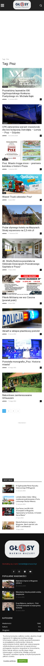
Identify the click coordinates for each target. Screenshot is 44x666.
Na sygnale (6, 223)
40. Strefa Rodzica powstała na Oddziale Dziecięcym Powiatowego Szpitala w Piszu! (20, 264)
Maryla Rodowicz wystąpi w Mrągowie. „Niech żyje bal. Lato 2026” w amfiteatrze (27, 524)
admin (4, 99)
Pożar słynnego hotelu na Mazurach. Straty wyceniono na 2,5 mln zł (21, 229)
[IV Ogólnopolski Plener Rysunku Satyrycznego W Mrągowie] (8, 489)
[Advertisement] (22, 34)
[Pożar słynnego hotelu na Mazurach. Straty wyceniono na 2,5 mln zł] (22, 215)
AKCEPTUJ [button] (22, 661)
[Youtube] (30, 571)
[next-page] (18, 411)
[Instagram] (19, 571)
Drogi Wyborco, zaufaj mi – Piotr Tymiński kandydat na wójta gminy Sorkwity (28, 605)
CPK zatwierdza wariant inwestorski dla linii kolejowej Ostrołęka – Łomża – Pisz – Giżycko (21, 130)
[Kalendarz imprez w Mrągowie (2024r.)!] (8, 584)
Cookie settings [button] (9, 661)
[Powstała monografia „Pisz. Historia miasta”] (22, 349)
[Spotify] (25, 571)
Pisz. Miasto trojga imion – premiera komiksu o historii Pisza (21, 164)
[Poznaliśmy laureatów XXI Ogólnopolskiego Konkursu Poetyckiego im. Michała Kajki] (22, 78)
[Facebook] (14, 571)
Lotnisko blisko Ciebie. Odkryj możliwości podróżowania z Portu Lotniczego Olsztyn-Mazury (28, 499)
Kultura (5, 87)
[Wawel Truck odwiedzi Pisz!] (22, 184)
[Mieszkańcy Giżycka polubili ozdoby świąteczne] (8, 595)
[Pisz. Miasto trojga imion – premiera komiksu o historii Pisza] (22, 150)
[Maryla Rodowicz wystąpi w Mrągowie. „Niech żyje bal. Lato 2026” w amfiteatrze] (8, 525)
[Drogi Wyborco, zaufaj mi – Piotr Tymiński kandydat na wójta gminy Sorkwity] (8, 606)
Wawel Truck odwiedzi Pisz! (17, 196)
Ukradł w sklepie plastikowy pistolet (21, 331)
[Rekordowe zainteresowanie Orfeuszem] (22, 382)
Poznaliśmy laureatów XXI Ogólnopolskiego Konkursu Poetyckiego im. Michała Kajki (18, 93)
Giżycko (5, 123)
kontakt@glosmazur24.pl (28, 564)
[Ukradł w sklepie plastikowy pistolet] (22, 318)
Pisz (4, 193)
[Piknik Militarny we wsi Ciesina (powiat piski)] (22, 285)
